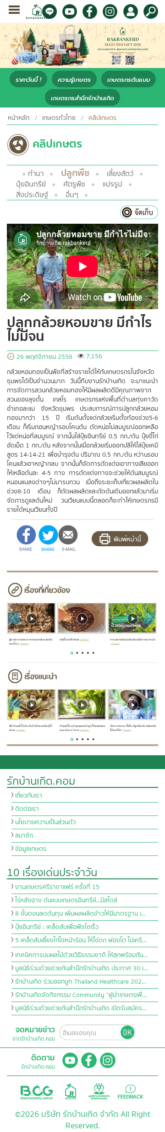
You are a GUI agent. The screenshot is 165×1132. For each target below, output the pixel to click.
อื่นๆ (72, 195)
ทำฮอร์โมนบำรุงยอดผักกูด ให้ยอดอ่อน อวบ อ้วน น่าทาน (82, 728)
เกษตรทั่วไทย (59, 118)
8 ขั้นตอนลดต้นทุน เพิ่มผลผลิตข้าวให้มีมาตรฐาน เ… (80, 914)
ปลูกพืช (75, 173)
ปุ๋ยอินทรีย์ (31, 184)
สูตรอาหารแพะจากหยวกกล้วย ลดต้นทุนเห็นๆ (31, 641)
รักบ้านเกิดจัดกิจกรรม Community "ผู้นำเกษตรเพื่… (81, 995)
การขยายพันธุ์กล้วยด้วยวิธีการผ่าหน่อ (132, 639)
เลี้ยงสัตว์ (120, 174)
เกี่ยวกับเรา (28, 796)
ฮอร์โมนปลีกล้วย (69, 639)
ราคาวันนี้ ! (28, 79)
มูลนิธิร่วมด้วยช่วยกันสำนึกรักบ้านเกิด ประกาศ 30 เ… (81, 968)
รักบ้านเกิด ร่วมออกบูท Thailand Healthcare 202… (80, 982)
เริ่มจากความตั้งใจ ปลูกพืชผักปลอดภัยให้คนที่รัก (133, 728)
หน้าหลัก (18, 118)
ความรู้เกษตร (74, 79)
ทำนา (36, 174)
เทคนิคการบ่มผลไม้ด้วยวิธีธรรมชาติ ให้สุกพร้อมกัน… (81, 955)
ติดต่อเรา (27, 809)
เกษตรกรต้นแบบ (128, 79)
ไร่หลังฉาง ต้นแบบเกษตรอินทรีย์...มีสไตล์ (66, 900)
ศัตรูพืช (74, 184)
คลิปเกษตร (102, 118)
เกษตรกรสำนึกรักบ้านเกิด (82, 98)
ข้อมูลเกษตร (30, 849)
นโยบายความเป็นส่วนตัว (45, 822)
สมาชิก (24, 836)
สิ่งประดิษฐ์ (32, 195)
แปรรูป (112, 184)
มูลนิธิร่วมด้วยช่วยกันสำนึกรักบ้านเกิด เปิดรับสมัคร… (81, 1008)
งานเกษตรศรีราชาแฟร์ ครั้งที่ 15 (57, 887)
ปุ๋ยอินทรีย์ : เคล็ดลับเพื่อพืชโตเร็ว (57, 927)
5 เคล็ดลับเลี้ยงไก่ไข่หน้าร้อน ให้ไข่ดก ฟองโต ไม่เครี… (81, 940)
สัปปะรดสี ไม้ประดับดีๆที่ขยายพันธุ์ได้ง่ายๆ (30, 728)
